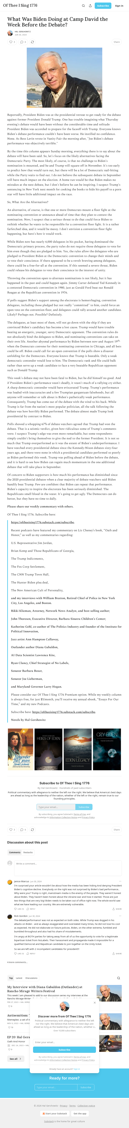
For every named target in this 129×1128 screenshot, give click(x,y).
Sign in (119, 5)
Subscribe (103, 5)
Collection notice (86, 1105)
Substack (49, 1121)
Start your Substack (56, 1113)
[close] (94, 1002)
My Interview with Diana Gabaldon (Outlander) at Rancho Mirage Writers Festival (44, 989)
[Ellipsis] (120, 881)
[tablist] (20, 852)
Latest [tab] (19, 978)
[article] (64, 996)
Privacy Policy (88, 1060)
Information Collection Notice (63, 1060)
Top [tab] (11, 978)
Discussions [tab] (31, 978)
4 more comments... (17, 962)
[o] (109, 1043)
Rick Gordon (21, 915)
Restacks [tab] (28, 852)
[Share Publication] (90, 6)
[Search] (83, 6)
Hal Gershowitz (23, 32)
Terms (72, 1105)
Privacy (63, 1105)
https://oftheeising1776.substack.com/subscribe (42, 522)
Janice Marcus (21, 881)
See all (13, 1058)
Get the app (80, 1113)
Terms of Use (80, 1056)
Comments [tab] (14, 852)
